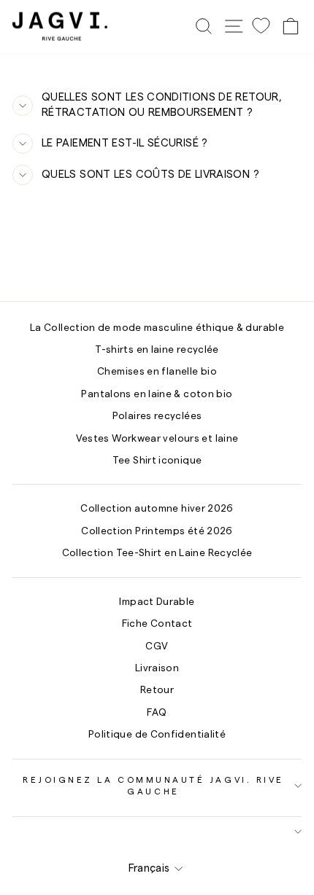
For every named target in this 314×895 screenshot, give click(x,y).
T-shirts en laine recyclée (157, 350)
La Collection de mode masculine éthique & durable (157, 328)
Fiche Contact (157, 624)
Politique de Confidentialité (157, 735)
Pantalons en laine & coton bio (156, 394)
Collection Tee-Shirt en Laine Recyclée (157, 553)
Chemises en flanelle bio (157, 372)
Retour (157, 690)
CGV (156, 646)
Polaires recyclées (157, 416)
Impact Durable (156, 602)
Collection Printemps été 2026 (157, 531)
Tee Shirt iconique (157, 461)
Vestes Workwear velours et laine (157, 439)
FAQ (156, 713)
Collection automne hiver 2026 (157, 509)
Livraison (157, 668)
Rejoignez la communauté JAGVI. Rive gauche (153, 785)
